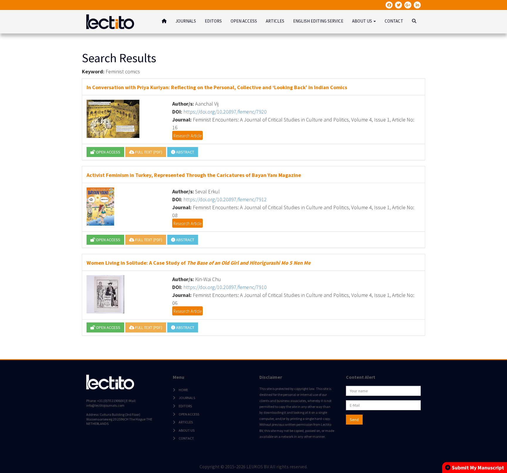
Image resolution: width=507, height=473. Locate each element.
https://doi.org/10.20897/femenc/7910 (225, 287)
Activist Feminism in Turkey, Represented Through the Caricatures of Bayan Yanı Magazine (194, 175)
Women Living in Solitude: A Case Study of (198, 262)
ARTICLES (275, 21)
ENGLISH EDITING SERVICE (318, 21)
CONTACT (394, 21)
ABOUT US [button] (362, 21)
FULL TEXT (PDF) (148, 152)
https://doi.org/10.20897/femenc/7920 (225, 111)
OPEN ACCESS (244, 21)
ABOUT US (187, 430)
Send (354, 419)
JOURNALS (185, 21)
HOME (183, 390)
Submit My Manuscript (478, 467)
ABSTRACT (184, 152)
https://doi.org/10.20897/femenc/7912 (225, 199)
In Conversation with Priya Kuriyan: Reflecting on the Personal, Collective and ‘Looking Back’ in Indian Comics (217, 87)
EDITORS (213, 21)
